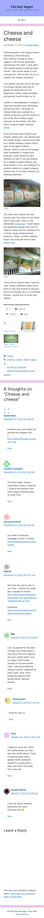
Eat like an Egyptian (16, 367)
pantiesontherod (12, 521)
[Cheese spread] (11, 326)
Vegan (10, 356)
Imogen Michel (18, 789)
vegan (34, 359)
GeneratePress (22, 914)
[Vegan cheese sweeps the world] (11, 338)
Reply (9, 448)
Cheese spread (10, 331)
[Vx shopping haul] (28, 326)
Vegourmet (20, 224)
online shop (9, 242)
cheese (10, 359)
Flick (13, 733)
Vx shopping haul (28, 331)
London (19, 359)
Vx (27, 292)
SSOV (26, 359)
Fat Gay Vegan (22, 7)
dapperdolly (10, 415)
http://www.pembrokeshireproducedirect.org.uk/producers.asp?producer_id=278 (22, 597)
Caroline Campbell (13, 468)
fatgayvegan (18, 699)
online (7, 127)
